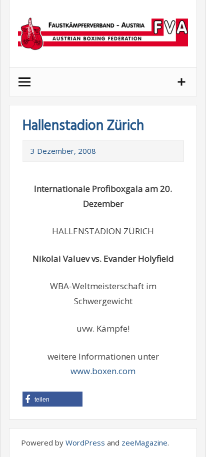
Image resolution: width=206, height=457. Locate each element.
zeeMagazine (145, 443)
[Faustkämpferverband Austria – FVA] (103, 33)
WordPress (85, 443)
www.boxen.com (103, 371)
